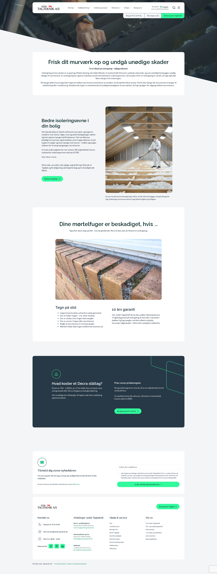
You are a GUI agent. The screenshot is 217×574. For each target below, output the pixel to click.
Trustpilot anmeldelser (154, 533)
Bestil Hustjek (115, 539)
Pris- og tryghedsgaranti (154, 526)
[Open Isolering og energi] (108, 8)
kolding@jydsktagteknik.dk (83, 539)
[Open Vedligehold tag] (90, 8)
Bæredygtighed (151, 539)
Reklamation (114, 545)
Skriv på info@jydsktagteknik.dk (55, 532)
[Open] (174, 7)
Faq (111, 523)
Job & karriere (150, 536)
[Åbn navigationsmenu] (178, 7)
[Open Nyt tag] (74, 8)
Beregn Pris (114, 529)
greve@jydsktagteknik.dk (82, 550)
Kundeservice (114, 526)
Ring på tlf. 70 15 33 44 (51, 524)
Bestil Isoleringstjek (117, 542)
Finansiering (150, 529)
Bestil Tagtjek (114, 533)
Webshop (113, 548)
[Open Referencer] (121, 8)
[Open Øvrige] (130, 8)
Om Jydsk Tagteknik (153, 523)
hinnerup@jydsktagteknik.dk (84, 528)
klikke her (76, 484)
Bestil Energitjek (115, 536)
